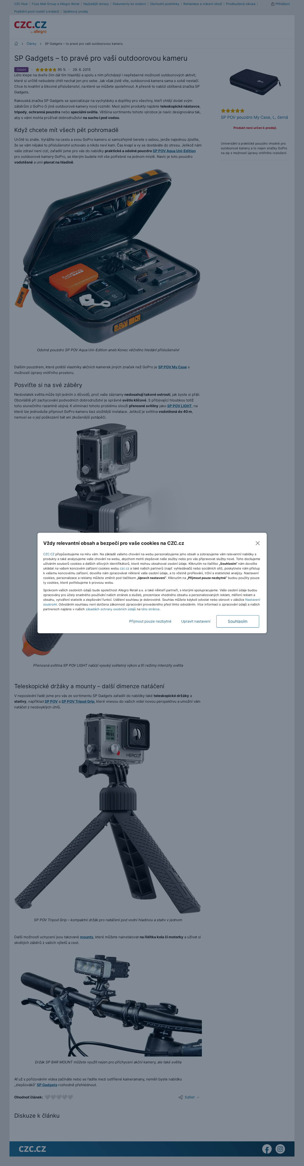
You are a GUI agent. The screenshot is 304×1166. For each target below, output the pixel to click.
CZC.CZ (48, 554)
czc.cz (124, 568)
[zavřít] (257, 543)
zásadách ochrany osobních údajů (111, 609)
